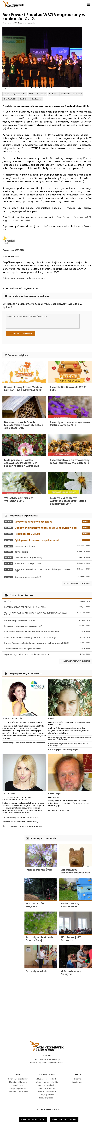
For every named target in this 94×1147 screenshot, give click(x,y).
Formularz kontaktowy (18, 1091)
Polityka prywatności (18, 1088)
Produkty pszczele (47, 1098)
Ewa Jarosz (8, 793)
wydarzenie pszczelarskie (15, 94)
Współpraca (77, 1082)
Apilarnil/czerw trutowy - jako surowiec (47, 648)
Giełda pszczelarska (47, 1088)
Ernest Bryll (54, 793)
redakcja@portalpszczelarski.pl (47, 1059)
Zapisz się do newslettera (64, 1119)
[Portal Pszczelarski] (13, 3)
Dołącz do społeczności (33, 1119)
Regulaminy (18, 1085)
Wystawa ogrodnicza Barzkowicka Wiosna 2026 (47, 654)
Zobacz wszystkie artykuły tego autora (23, 278)
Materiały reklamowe (18, 1082)
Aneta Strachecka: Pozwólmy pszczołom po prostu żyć (47, 637)
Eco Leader (36, 99)
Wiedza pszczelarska (47, 1091)
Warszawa (41, 94)
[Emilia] (70, 697)
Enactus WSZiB (10, 99)
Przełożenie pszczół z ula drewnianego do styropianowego (47, 631)
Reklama (77, 1079)
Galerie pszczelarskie (42, 838)
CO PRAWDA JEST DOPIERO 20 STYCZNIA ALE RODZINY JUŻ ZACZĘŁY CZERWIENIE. (47, 614)
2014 (31, 94)
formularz (59, 1062)
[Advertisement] (12, 871)
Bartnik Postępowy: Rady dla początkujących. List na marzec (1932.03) (47, 643)
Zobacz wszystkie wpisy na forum (75, 661)
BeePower (53, 94)
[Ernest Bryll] (70, 772)
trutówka (47, 601)
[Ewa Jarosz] (24, 772)
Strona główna (8, 23)
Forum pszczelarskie (47, 1085)
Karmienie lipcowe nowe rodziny (47, 620)
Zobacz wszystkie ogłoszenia (77, 584)
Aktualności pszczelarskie (47, 1079)
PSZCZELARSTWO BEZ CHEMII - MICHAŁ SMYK (47, 607)
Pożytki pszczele (47, 1094)
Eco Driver (24, 99)
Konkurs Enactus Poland (71, 94)
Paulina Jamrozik (12, 718)
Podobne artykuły (17, 355)
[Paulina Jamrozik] (24, 697)
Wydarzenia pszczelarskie (25, 23)
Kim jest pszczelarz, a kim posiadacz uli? (47, 626)
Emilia (51, 718)
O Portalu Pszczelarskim (18, 1079)
